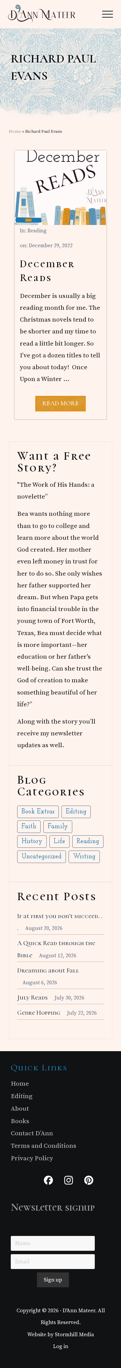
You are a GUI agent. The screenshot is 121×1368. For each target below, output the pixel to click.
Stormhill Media (74, 1334)
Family (58, 827)
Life (59, 841)
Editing (76, 812)
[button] (107, 14)
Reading (37, 231)
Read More (60, 405)
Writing (84, 857)
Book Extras (38, 812)
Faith (29, 827)
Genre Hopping (38, 1013)
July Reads (32, 997)
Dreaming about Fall (48, 970)
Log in (60, 1346)
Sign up (53, 1279)
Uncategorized (42, 857)
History (32, 841)
